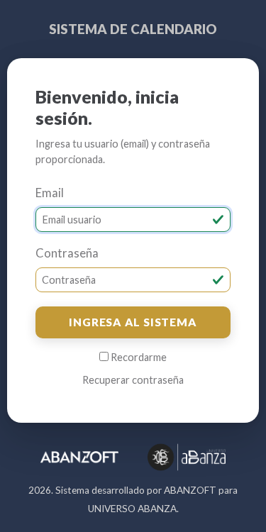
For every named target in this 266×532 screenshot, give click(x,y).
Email (49, 193)
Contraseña (67, 253)
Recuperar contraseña (133, 380)
